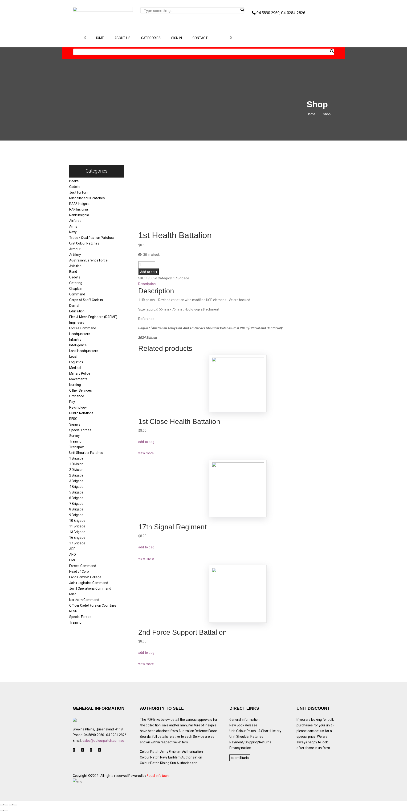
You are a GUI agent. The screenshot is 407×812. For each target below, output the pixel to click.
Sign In (176, 38)
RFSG (73, 419)
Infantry (75, 339)
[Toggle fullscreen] (11, 804)
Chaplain (75, 288)
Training (75, 441)
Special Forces (80, 430)
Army (73, 226)
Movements (78, 379)
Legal (73, 356)
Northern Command (84, 600)
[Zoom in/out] (15, 804)
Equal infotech (158, 776)
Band (73, 271)
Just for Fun (78, 192)
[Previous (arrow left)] (2, 810)
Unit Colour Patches (84, 243)
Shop (327, 114)
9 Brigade (76, 515)
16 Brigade (77, 537)
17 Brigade (77, 543)
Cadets (74, 187)
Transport (77, 447)
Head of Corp (79, 571)
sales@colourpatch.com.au (103, 740)
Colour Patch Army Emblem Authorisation (171, 752)
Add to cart (148, 272)
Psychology (78, 407)
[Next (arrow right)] (6, 810)
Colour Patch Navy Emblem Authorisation (171, 757)
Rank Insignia (79, 215)
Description (147, 284)
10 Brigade (77, 520)
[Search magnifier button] (242, 9)
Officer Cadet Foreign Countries (93, 605)
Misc (73, 594)
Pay (72, 402)
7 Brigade (76, 503)
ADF (72, 549)
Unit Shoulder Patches (86, 453)
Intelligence (78, 345)
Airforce (75, 221)
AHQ (72, 554)
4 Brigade (76, 487)
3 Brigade (76, 481)
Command (77, 294)
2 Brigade (76, 475)
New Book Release (243, 725)
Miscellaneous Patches (87, 198)
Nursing (75, 385)
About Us (122, 38)
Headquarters (79, 334)
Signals (74, 424)
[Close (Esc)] (2, 804)
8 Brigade (76, 509)
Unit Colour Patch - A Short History (255, 731)
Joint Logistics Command (88, 583)
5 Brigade (76, 492)
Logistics (76, 362)
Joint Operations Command (90, 588)
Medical (75, 368)
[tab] (238, 284)
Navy (73, 232)
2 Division (76, 470)
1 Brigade (76, 458)
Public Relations (81, 413)
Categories (151, 38)
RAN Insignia (78, 209)
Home (99, 38)
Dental (74, 305)
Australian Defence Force (88, 260)
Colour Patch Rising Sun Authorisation (168, 763)
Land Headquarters (83, 351)
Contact (200, 38)
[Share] (6, 804)
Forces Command (82, 328)
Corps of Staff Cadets (86, 300)
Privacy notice (240, 748)
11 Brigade (77, 526)
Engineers (76, 322)
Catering (75, 283)
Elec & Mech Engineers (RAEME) (93, 317)
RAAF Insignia (79, 204)
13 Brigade (77, 532)
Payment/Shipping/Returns (250, 742)
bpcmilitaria (240, 758)
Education (77, 311)
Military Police (79, 373)
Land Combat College (85, 577)
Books (74, 181)
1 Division (76, 464)
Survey (74, 436)
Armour (75, 249)
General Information (244, 719)
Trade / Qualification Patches (91, 238)
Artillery (75, 255)
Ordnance (76, 396)
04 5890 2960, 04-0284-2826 (280, 13)
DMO (73, 560)
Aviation (75, 266)
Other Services (80, 390)
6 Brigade (76, 498)
